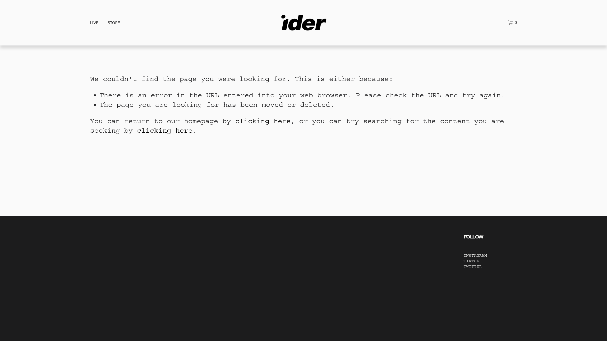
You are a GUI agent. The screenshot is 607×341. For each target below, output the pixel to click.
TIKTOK (471, 261)
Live (94, 22)
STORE (114, 22)
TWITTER (473, 266)
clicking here (263, 121)
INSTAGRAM (475, 255)
